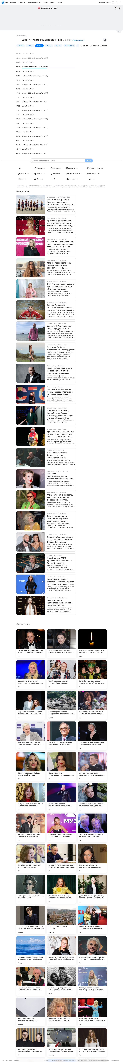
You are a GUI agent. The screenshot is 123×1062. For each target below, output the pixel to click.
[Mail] (3, 2)
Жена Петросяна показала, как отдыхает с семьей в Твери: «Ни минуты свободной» (60, 497)
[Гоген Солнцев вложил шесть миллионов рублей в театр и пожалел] (30, 981)
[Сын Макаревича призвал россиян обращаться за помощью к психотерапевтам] (61, 674)
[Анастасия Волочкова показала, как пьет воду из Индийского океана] (92, 797)
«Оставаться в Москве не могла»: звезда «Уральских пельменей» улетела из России (60, 392)
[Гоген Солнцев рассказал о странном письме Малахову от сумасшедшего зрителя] (92, 674)
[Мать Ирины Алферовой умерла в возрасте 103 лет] (30, 889)
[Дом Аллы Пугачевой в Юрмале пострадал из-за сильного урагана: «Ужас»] (61, 1012)
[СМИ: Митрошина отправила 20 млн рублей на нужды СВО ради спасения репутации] (92, 1042)
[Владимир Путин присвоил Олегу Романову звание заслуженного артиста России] (61, 858)
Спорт (104, 46)
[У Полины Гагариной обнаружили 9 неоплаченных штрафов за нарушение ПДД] (92, 735)
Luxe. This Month (28, 54)
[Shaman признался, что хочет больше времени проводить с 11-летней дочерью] (30, 735)
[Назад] (115, 8)
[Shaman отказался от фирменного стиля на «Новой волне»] (61, 797)
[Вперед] (119, 8)
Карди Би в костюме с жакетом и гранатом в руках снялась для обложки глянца (60, 581)
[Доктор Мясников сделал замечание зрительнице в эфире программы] (92, 766)
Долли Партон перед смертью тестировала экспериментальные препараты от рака (57, 518)
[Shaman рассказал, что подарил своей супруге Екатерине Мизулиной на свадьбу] (92, 828)
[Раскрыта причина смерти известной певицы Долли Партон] (92, 1012)
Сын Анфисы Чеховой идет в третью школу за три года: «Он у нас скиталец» (60, 286)
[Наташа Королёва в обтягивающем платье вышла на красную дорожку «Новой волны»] (61, 766)
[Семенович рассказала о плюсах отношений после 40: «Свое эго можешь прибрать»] (61, 950)
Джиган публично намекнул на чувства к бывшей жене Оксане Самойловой (60, 539)
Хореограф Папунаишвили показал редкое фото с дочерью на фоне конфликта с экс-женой (60, 328)
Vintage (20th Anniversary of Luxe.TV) (35, 58)
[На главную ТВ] (6, 2)
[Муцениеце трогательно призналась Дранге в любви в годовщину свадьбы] (30, 1042)
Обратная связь (115, 1060)
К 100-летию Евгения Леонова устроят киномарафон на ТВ (57, 455)
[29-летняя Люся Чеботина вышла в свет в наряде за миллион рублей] (61, 828)
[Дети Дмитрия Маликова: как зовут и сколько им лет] (30, 858)
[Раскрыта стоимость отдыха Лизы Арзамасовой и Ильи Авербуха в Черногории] (30, 828)
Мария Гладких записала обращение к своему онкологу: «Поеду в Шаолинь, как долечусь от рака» (59, 265)
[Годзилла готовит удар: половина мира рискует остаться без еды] (30, 950)
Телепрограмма (21, 35)
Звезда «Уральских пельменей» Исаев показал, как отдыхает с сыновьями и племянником (60, 307)
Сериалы (95, 46)
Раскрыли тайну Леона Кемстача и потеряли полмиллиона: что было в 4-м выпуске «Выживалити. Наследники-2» (60, 202)
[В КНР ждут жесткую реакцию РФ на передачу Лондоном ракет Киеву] (61, 1042)
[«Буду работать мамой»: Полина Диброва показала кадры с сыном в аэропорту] (30, 797)
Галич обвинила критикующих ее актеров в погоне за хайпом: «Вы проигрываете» (60, 603)
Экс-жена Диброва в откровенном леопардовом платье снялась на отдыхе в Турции (61, 349)
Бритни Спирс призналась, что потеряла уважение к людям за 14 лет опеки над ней (60, 223)
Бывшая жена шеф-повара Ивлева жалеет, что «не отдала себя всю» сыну (59, 370)
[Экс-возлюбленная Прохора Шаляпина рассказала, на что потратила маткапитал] (61, 889)
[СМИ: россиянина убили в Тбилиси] (61, 920)
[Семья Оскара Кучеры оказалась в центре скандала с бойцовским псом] (30, 643)
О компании (9, 1060)
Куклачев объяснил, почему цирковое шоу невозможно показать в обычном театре (60, 434)
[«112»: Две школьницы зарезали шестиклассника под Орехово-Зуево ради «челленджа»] (92, 643)
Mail (3, 1060)
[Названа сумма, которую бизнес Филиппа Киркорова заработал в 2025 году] (92, 950)
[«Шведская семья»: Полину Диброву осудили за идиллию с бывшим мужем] (92, 920)
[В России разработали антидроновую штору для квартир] (30, 1012)
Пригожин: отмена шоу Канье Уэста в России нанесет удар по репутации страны (60, 413)
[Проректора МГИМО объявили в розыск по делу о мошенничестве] (30, 920)
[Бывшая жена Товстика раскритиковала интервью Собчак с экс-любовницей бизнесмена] (92, 858)
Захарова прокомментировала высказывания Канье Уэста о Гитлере (60, 476)
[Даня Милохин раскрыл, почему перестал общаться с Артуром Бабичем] (92, 889)
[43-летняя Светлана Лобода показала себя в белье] (30, 766)
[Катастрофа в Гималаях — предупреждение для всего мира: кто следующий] (61, 705)
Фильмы (86, 46)
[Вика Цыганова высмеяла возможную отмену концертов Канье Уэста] (92, 981)
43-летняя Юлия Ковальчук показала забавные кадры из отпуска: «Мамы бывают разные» (60, 244)
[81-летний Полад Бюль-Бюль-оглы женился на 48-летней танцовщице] (61, 735)
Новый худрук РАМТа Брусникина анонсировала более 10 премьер (59, 560)
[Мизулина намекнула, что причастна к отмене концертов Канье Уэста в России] (30, 674)
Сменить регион (78, 40)
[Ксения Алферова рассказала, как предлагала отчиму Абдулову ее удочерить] (61, 981)
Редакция (46, 1060)
